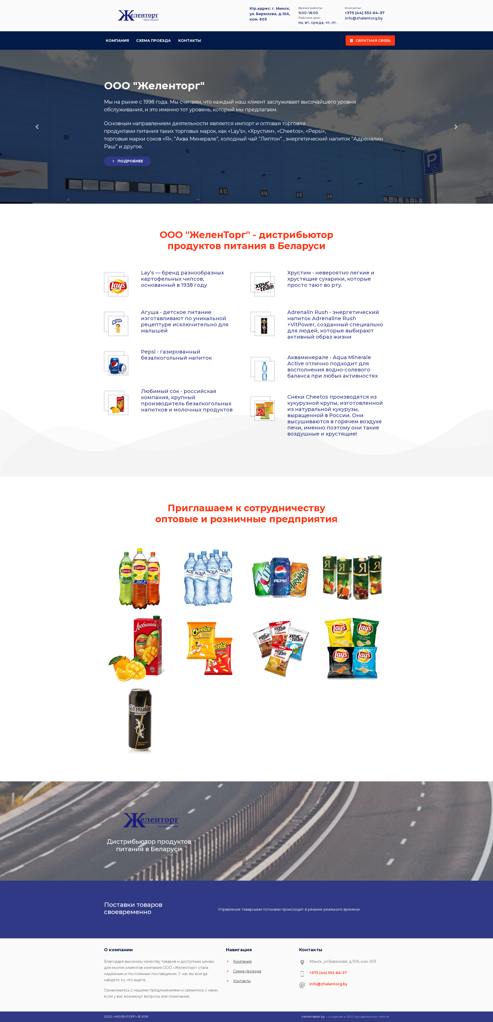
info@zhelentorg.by (364, 18)
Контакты (189, 40)
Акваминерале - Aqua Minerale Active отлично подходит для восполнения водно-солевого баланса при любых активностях (332, 366)
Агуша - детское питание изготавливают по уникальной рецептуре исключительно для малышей (185, 321)
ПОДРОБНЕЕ (130, 161)
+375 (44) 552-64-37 (365, 13)
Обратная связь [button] (373, 40)
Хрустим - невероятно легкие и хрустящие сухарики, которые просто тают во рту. (330, 279)
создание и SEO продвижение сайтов (358, 1016)
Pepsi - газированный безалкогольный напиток (176, 355)
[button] (37, 127)
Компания (117, 40)
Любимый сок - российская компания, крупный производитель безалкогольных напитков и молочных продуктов (187, 400)
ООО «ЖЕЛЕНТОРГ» (120, 1016)
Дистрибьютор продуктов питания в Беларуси (149, 845)
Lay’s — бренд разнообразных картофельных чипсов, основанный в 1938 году (182, 279)
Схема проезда (153, 40)
